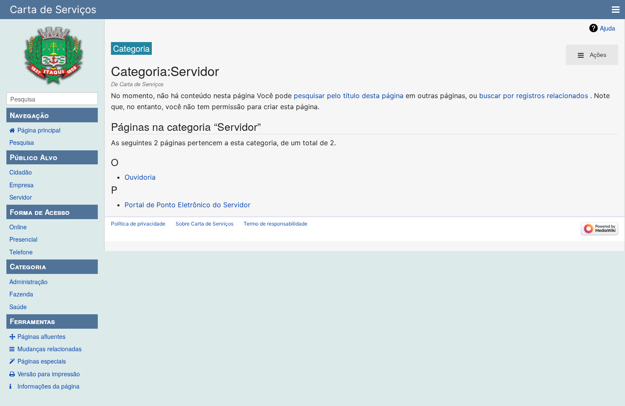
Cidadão (20, 172)
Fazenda (21, 294)
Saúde (18, 306)
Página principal (38, 130)
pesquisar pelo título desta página (348, 95)
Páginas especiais (41, 361)
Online (18, 227)
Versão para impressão (48, 373)
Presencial (23, 239)
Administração (28, 281)
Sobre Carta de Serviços (204, 223)
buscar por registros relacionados (533, 95)
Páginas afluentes (41, 336)
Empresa (21, 184)
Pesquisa (21, 142)
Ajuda (607, 28)
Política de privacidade (138, 223)
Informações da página (48, 386)
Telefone (21, 252)
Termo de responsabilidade (275, 223)
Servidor (20, 197)
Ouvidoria (140, 177)
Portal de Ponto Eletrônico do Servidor (187, 204)
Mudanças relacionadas (49, 348)
